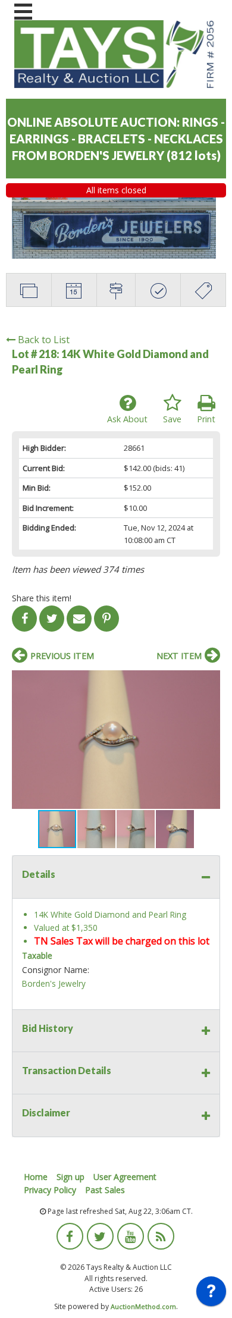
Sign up (70, 1176)
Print (206, 419)
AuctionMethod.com (143, 1306)
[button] (209, 681)
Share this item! (41, 598)
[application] (211, 1294)
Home (36, 1176)
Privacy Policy (50, 1189)
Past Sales (105, 1189)
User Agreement (124, 1176)
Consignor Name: (55, 969)
